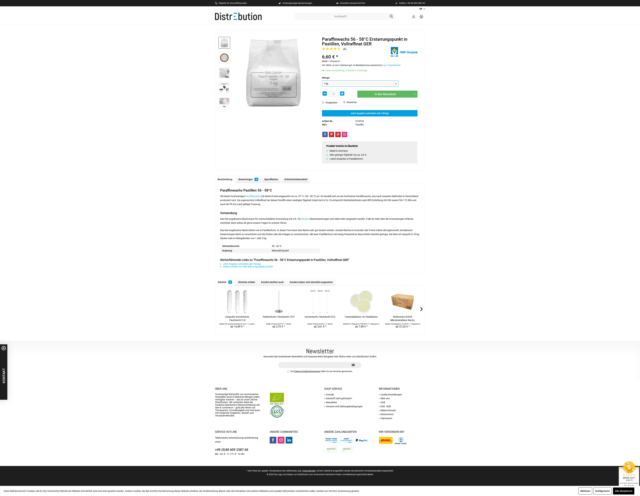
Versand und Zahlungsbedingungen (344, 406)
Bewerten (351, 102)
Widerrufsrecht (388, 410)
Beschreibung (225, 179)
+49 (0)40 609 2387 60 (231, 450)
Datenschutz (387, 414)
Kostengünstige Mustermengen (297, 3)
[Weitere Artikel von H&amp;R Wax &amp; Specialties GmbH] (404, 52)
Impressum (386, 418)
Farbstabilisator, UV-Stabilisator (361, 316)
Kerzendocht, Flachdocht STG (320, 316)
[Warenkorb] (421, 16)
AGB (382, 402)
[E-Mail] (338, 134)
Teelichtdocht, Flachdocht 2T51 (278, 316)
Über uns (221, 388)
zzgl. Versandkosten (391, 65)
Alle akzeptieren (623, 491)
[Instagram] (344, 134)
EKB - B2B (385, 406)
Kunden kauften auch (272, 282)
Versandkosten (309, 471)
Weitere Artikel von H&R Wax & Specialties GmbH (247, 266)
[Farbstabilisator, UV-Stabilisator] (361, 301)
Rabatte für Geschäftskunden (233, 3)
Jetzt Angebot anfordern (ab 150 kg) (369, 113)
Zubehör (224, 282)
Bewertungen (247, 179)
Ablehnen (585, 491)
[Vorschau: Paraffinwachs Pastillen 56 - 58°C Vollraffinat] (224, 58)
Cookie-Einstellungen (391, 394)
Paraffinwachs (252, 196)
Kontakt (330, 394)
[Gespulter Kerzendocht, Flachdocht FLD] (237, 301)
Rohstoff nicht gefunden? (339, 398)
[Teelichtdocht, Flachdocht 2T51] (279, 301)
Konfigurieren (602, 491)
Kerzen (304, 219)
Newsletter (331, 402)
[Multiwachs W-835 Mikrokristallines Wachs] (402, 301)
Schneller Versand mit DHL (352, 3)
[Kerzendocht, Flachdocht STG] (320, 301)
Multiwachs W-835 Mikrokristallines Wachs (402, 318)
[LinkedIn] (289, 440)
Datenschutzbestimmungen (307, 371)
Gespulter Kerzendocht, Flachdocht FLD (237, 318)
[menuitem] (421, 16)
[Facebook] (325, 134)
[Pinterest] (331, 134)
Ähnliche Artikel (246, 282)
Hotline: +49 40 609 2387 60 (412, 3)
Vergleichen (331, 102)
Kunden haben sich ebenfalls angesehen (311, 282)
